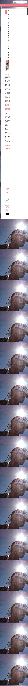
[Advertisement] (16, 30)
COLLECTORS (7, 206)
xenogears (7, 211)
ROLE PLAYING (7, 208)
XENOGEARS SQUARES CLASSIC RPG (8, 34)
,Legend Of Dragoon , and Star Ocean (7, 108)
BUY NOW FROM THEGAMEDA (7, 147)
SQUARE (7, 210)
